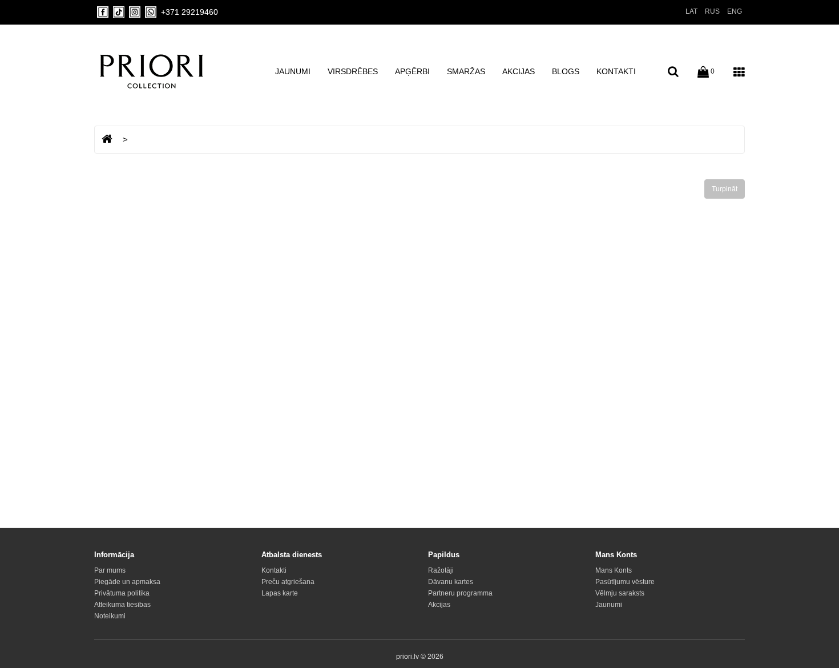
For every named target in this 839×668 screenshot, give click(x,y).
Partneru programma (460, 593)
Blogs (565, 71)
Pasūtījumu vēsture (625, 582)
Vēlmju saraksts (619, 593)
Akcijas (518, 71)
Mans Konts (613, 570)
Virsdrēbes (353, 71)
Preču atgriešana (287, 582)
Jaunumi (292, 71)
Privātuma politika (122, 593)
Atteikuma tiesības (122, 605)
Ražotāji (441, 570)
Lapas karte (279, 593)
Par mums (110, 570)
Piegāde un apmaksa (127, 582)
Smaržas (466, 71)
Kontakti (616, 71)
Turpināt (724, 189)
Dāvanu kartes (450, 582)
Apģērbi (412, 71)
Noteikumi (110, 616)
